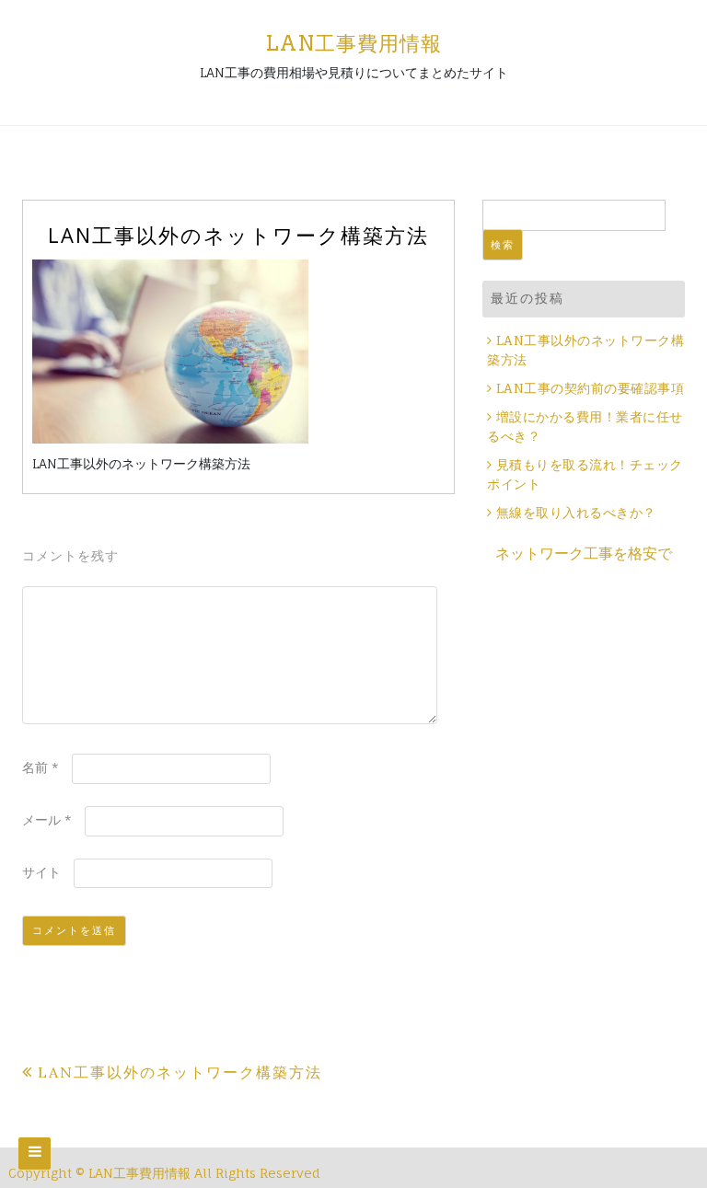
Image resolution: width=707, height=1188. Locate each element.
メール (47, 819)
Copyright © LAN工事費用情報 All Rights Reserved (164, 1173)
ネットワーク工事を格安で (583, 553)
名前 (40, 767)
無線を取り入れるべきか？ (576, 513)
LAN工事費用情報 (353, 43)
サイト (41, 872)
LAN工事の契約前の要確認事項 (590, 389)
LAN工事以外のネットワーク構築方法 (180, 1072)
